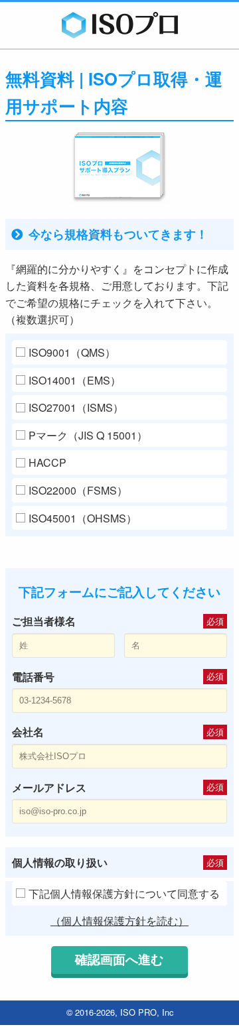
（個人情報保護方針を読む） (119, 920)
